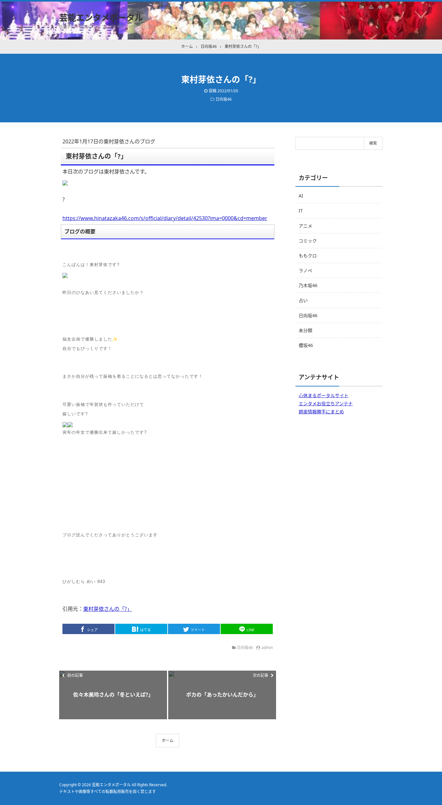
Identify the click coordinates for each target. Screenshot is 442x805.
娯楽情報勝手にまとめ (321, 411)
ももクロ (308, 255)
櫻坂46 (306, 345)
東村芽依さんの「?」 (107, 608)
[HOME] (380, 6)
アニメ (305, 226)
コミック (308, 241)
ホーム (167, 740)
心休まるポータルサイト (323, 395)
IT (301, 210)
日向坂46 (223, 99)
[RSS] (361, 6)
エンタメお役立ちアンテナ (326, 403)
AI (301, 196)
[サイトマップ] (371, 6)
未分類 (305, 330)
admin (267, 647)
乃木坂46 (308, 285)
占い (303, 300)
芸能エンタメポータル (101, 17)
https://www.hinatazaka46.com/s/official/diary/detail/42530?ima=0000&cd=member (164, 218)
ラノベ (305, 270)
